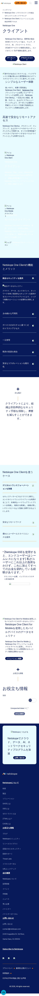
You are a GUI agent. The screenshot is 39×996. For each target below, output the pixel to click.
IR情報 (5, 894)
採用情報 (6, 884)
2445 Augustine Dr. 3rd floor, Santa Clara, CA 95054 (13, 936)
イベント (6, 889)
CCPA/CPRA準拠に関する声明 (14, 978)
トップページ (7, 10)
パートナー (7, 909)
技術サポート (8, 854)
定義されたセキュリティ (12, 849)
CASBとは (7, 824)
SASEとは (7, 804)
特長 (4, 788)
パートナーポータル (10, 914)
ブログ (5, 834)
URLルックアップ (9, 869)
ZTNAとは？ (7, 819)
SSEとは (6, 809)
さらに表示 (19, 714)
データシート (11, 59)
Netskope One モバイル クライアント (23, 243)
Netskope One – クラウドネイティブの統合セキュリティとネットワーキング (19, 14)
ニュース (6, 899)
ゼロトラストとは (9, 814)
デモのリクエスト (27, 59)
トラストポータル (9, 864)
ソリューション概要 (14, 658)
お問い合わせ (21, 3)
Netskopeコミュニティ (11, 839)
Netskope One (27, 90)
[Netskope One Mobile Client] (8, 243)
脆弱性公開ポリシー (23, 968)
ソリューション (8, 798)
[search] (30, 3)
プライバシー (8, 968)
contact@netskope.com (12, 929)
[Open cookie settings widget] (3, 992)
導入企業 (6, 904)
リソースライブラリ (10, 844)
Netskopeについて (11, 783)
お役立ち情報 (8, 828)
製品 (4, 793)
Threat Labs (7, 859)
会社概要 (6, 873)
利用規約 (6, 973)
